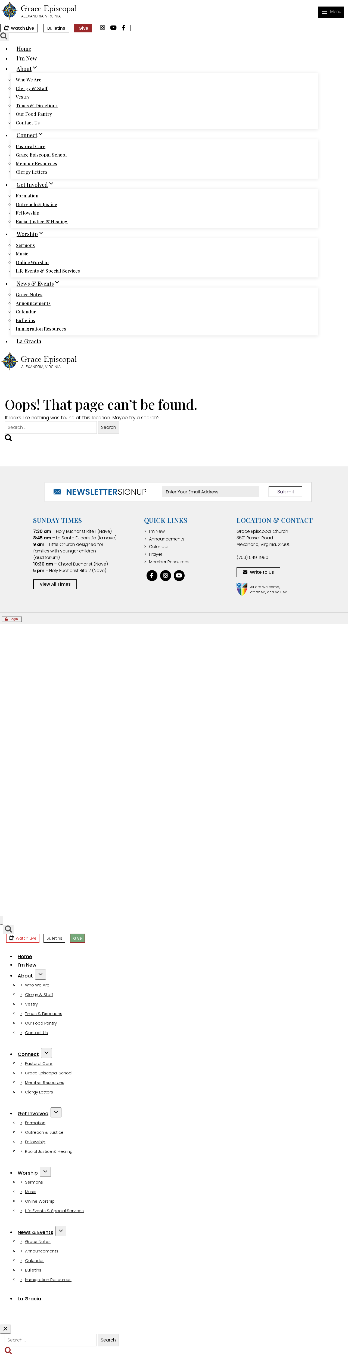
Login (14, 619)
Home (24, 48)
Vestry (23, 97)
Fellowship (27, 213)
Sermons (25, 245)
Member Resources (36, 163)
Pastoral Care (30, 146)
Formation (27, 195)
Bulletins (56, 28)
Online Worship (32, 262)
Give (83, 28)
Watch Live (22, 28)
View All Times (55, 584)
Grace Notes (29, 294)
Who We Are (28, 79)
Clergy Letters (31, 172)
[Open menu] (331, 12)
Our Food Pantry (34, 114)
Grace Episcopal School (41, 155)
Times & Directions (37, 105)
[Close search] (5, 1329)
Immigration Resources (41, 329)
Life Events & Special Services (48, 271)
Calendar (26, 311)
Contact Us (28, 123)
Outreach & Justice (36, 204)
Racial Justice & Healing (42, 221)
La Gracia (29, 341)
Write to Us (262, 572)
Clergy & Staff (32, 88)
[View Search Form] (8, 929)
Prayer (155, 554)
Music (22, 253)
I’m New (27, 58)
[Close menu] (1, 920)
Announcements (33, 303)
